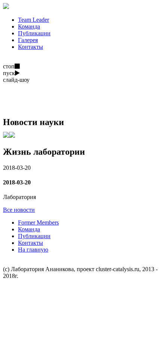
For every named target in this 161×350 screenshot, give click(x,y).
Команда (29, 229)
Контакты (30, 243)
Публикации (34, 236)
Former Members (38, 222)
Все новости (19, 210)
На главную (33, 249)
